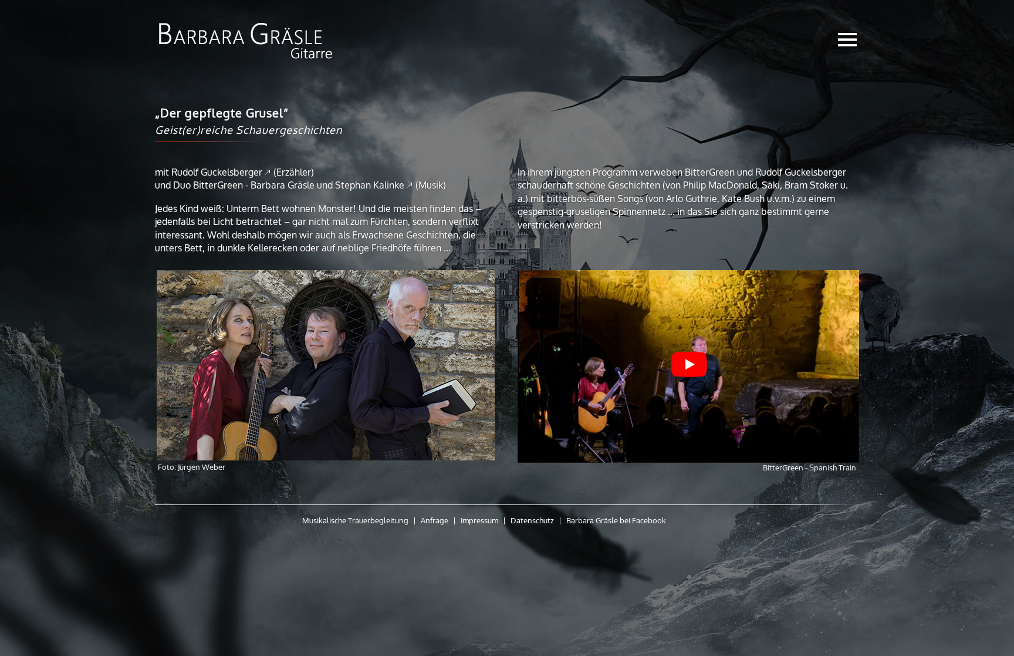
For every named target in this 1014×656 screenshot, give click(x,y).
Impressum (479, 520)
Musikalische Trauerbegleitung (355, 520)
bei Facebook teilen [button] (696, 520)
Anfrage (434, 520)
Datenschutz (532, 520)
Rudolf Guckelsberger (216, 172)
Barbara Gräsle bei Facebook (616, 520)
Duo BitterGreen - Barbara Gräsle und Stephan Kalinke (288, 185)
